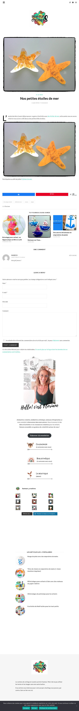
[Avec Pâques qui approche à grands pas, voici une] (50, 495)
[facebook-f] (70, 2)
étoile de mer (18, 202)
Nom (4, 283)
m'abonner (56, 340)
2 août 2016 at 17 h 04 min (18, 257)
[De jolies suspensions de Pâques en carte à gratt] (34, 495)
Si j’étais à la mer (26, 179)
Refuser (34, 708)
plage (32, 202)
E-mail (4, 292)
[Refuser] (77, 706)
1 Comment (44, 103)
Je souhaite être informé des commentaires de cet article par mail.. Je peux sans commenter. (37, 340)
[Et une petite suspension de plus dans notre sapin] (50, 507)
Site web (5, 302)
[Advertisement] (37, 110)
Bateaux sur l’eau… (34, 240)
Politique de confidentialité (48, 708)
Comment (5, 311)
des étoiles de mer (53, 116)
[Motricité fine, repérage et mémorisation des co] (18, 501)
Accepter (26, 708)
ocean (26, 202)
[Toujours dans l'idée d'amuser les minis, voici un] (34, 501)
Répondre (73, 255)
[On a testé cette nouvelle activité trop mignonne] (50, 501)
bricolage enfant (8, 202)
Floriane (7, 206)
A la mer (39, 94)
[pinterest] (73, 2)
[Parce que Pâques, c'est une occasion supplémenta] (18, 495)
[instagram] (76, 2)
